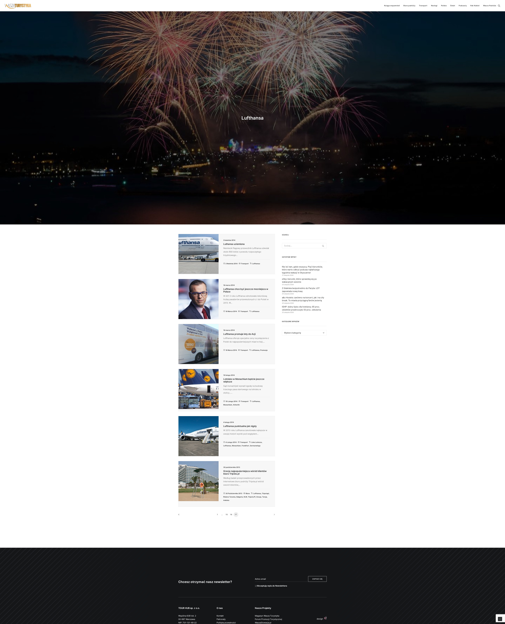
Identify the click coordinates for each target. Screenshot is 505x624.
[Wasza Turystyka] (18, 5)
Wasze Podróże (489, 6)
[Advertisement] (304, 361)
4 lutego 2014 (231, 442)
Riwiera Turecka (229, 497)
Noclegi (434, 6)
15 (227, 514)
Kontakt (220, 616)
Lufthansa (256, 264)
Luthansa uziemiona (234, 244)
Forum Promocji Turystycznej (268, 619)
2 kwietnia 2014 (232, 264)
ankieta (226, 500)
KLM (245, 497)
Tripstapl (265, 493)
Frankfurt (245, 446)
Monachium (227, 405)
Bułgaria (239, 497)
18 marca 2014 (231, 311)
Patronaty (221, 619)
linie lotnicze (256, 442)
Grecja (258, 497)
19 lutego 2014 (231, 401)
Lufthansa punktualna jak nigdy (240, 426)
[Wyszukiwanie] (499, 5)
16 (231, 514)
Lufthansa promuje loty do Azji (239, 334)
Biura (248, 493)
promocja (263, 350)
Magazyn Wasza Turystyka (267, 616)
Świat (452, 6)
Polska (444, 6)
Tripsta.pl (251, 497)
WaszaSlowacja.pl (263, 622)
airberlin (236, 405)
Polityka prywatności (226, 622)
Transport (423, 6)
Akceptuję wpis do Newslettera (272, 586)
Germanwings (255, 446)
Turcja (264, 497)
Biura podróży (409, 6)
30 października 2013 (234, 493)
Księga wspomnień (392, 6)
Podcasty (463, 6)
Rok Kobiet (474, 6)
